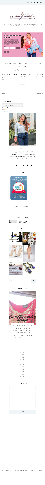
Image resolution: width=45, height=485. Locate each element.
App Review (22, 60)
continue (22, 85)
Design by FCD (24, 472)
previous (40, 93)
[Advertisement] (22, 440)
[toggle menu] (3, 2)
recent (4, 93)
